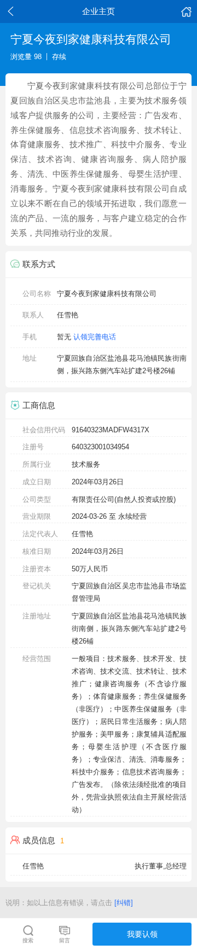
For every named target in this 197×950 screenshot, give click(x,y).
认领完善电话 (94, 337)
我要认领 (142, 934)
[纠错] (123, 903)
